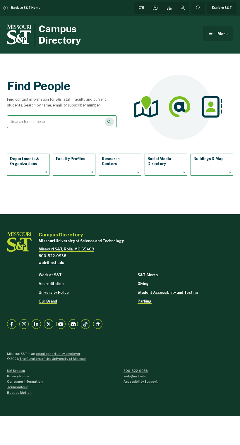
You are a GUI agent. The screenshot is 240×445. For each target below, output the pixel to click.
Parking (145, 301)
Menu (222, 34)
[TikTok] (85, 324)
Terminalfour (17, 387)
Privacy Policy (18, 376)
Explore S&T (222, 8)
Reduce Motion (19, 393)
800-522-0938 (52, 256)
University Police (54, 292)
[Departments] (169, 8)
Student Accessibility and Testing (168, 292)
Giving (143, 283)
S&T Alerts (148, 275)
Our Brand (48, 301)
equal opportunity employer (58, 354)
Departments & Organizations (24, 161)
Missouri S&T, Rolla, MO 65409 (66, 249)
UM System (16, 371)
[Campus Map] (155, 8)
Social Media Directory (159, 161)
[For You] (182, 8)
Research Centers (110, 161)
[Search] (198, 8)
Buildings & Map (208, 159)
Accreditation (51, 283)
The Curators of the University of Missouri (52, 359)
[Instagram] (24, 324)
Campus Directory (60, 34)
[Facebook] (11, 324)
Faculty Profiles (70, 159)
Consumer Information (25, 382)
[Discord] (73, 324)
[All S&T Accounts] (97, 324)
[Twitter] (48, 324)
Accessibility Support (141, 382)
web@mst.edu (51, 262)
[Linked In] (36, 324)
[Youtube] (61, 324)
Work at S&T (50, 275)
